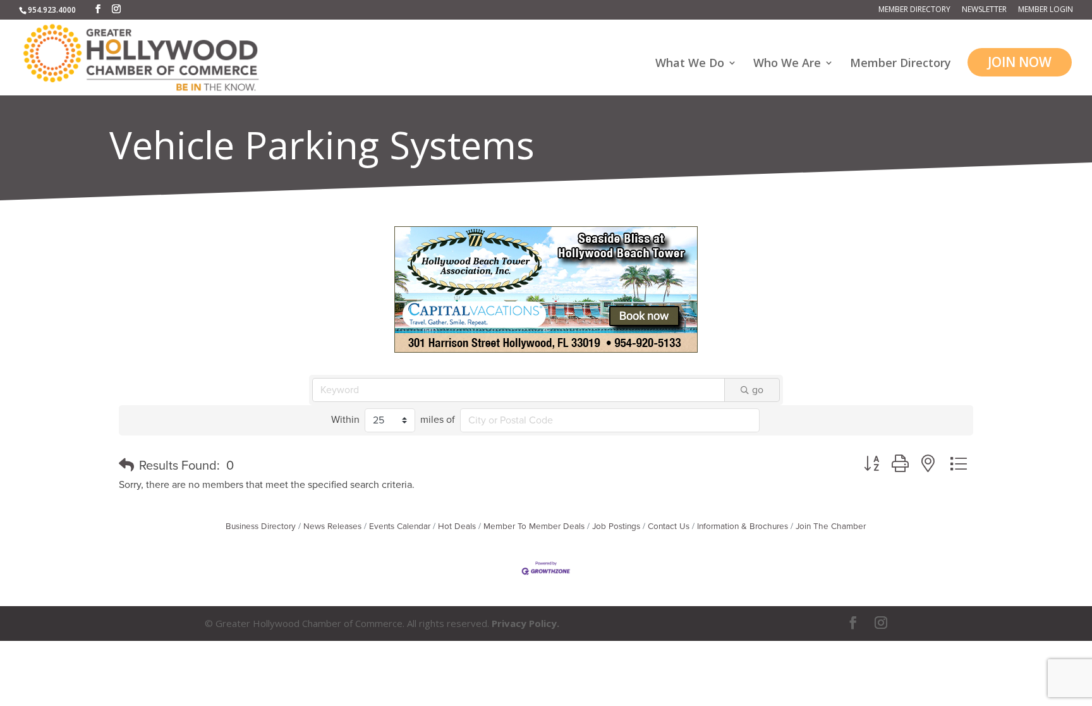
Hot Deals (457, 526)
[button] (126, 465)
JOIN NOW (1020, 62)
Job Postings (616, 526)
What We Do (689, 64)
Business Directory (261, 526)
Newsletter (984, 10)
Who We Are (787, 64)
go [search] (757, 390)
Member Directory (914, 10)
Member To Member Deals (534, 526)
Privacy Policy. (525, 623)
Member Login (1045, 10)
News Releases (332, 526)
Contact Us (668, 526)
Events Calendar (399, 526)
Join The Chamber (831, 526)
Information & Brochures (742, 526)
